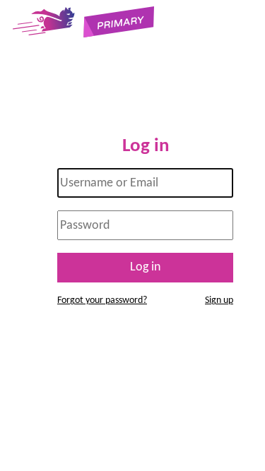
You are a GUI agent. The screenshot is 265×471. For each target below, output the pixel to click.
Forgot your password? (102, 300)
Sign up (219, 300)
